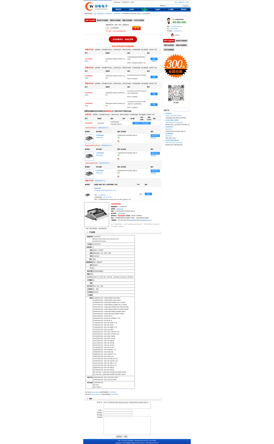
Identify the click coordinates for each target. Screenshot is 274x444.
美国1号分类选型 (90, 20)
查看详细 (153, 138)
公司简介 (131, 9)
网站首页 (118, 9)
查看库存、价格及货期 (142, 123)
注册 (187, 2)
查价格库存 (155, 135)
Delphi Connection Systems (173, 115)
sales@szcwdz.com (146, 220)
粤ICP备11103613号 (153, 443)
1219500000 (117, 13)
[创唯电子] (97, 10)
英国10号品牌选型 (181, 45)
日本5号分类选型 (139, 20)
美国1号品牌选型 (169, 40)
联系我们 (184, 9)
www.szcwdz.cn (141, 443)
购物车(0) (181, 2)
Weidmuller (108, 13)
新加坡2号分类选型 (102, 20)
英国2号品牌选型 (169, 45)
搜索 (154, 59)
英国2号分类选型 (127, 20)
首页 (95, 13)
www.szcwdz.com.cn (96, 394)
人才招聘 (170, 9)
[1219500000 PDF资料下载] (118, 142)
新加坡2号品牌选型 (181, 40)
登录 (176, 2)
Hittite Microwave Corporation (174, 122)
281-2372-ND (107, 197)
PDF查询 (122, 213)
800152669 (132, 220)
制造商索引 (144, 9)
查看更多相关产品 (103, 128)
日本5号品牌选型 (169, 49)
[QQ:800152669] (176, 37)
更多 (86, 61)
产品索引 (157, 9)
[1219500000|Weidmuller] (89, 142)
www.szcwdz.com (96, 392)
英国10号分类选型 (115, 20)
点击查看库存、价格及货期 (123, 39)
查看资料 (154, 61)
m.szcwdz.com (177, 31)
